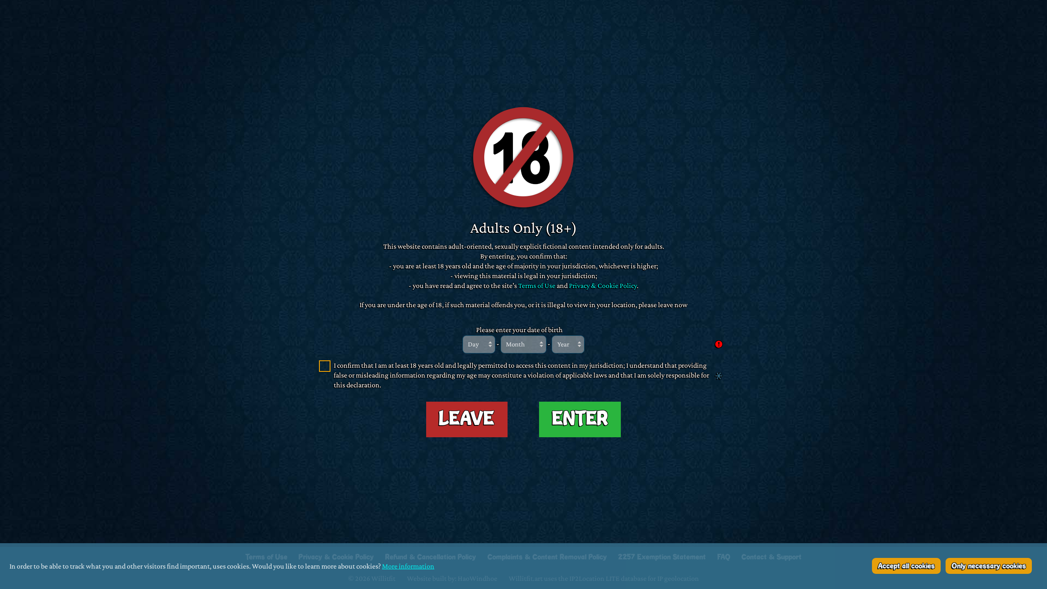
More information (408, 566)
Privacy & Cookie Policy (603, 285)
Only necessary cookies (989, 566)
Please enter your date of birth (519, 329)
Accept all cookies (906, 566)
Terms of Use (536, 285)
